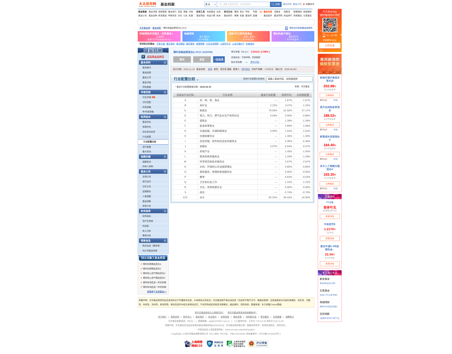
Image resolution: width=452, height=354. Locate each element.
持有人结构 (147, 166)
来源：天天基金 (302, 86)
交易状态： (245, 57)
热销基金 (297, 15)
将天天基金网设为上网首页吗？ (209, 312)
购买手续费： (245, 62)
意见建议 (264, 317)
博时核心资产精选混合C (154, 278)
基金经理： (204, 69)
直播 (255, 15)
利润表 (145, 226)
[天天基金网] (148, 4)
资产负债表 (147, 221)
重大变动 (146, 151)
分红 (180, 15)
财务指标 (146, 216)
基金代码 (287, 4)
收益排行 (288, 15)
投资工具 (200, 12)
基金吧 (248, 15)
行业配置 (146, 137)
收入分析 (146, 231)
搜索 (275, 4)
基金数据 (142, 12)
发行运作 (146, 181)
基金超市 (268, 15)
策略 (236, 15)
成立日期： (184, 69)
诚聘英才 (290, 317)
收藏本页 (308, 4)
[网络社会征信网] (215, 343)
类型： (222, 69)
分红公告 (146, 186)
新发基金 (162, 15)
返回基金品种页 (155, 56)
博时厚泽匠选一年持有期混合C (154, 287)
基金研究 (228, 15)
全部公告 (146, 177)
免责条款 (225, 317)
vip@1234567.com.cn (219, 321)
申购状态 (172, 15)
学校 (247, 12)
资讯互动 (228, 12)
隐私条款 (237, 317)
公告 (185, 15)
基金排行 (172, 12)
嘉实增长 (170, 44)
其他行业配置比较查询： (254, 79)
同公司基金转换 (149, 251)
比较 (218, 12)
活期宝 (277, 12)
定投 (180, 12)
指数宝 (287, 12)
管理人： (241, 69)
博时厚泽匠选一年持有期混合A (154, 283)
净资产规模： (275, 69)
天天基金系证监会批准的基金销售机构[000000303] (200, 325)
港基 (185, 12)
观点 (242, 12)
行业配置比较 (149, 142)
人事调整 (146, 196)
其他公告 (146, 206)
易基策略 (200, 44)
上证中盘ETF (238, 44)
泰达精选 (180, 44)
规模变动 (146, 162)
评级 (191, 12)
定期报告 (146, 191)
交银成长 (250, 44)
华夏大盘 (160, 44)
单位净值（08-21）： (250, 52)
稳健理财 (297, 12)
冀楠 (210, 69)
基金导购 (278, 15)
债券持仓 (146, 127)
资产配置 (146, 147)
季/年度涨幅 (148, 112)
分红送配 (146, 102)
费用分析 (146, 235)
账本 (218, 15)
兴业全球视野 (212, 44)
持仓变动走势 (148, 132)
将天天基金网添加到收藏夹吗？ (242, 312)
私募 (191, 15)
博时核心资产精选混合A (154, 273)
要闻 (236, 12)
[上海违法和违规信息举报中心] (236, 343)
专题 (255, 12)
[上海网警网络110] (193, 343)
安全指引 (212, 317)
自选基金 (211, 12)
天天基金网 (144, 28)
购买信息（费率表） (152, 246)
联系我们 (200, 317)
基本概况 (146, 67)
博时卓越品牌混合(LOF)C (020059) (193, 52)
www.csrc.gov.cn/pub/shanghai (240, 329)
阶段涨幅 (146, 107)
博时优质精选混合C (152, 269)
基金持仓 (146, 122)
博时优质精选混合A (152, 264)
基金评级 (146, 82)
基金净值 (153, 12)
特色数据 (146, 87)
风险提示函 (251, 317)
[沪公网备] (258, 343)
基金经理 (146, 72)
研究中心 (187, 317)
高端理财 (307, 12)
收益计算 (211, 15)
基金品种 (153, 15)
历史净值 (146, 97)
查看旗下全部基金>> (156, 292)
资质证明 (175, 317)
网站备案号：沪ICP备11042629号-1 (263, 334)
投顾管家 (162, 12)
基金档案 (167, 4)
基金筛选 (200, 15)
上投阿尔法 (225, 44)
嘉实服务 (190, 44)
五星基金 (307, 15)
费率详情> (255, 62)
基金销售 (146, 201)
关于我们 (162, 317)
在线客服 (277, 317)
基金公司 (297, 4)
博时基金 (246, 69)
